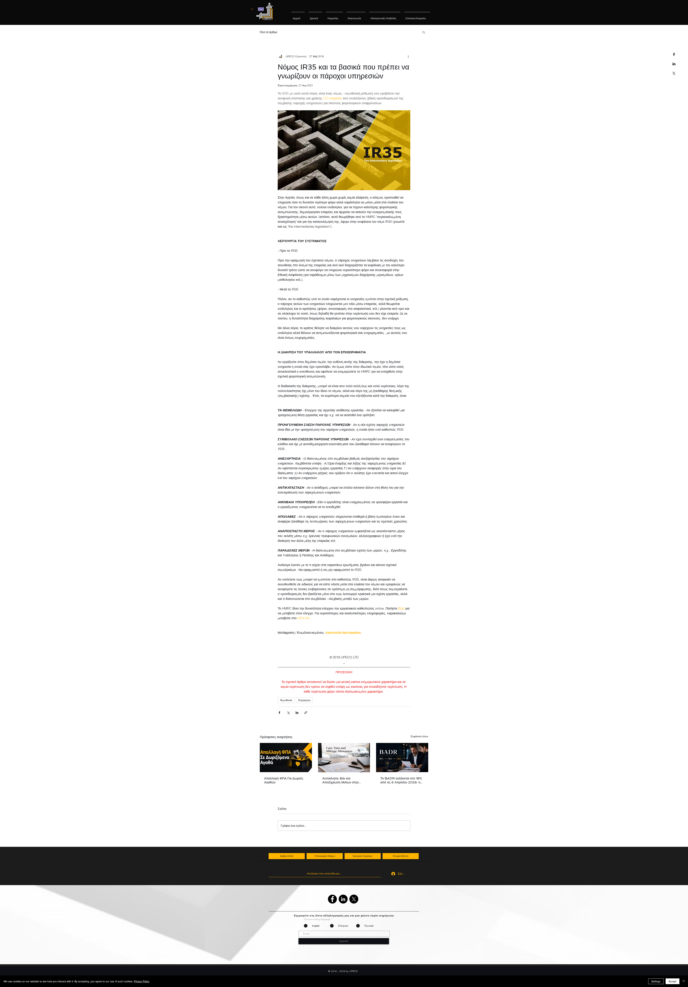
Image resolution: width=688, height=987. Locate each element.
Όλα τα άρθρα (268, 32)
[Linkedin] (674, 64)
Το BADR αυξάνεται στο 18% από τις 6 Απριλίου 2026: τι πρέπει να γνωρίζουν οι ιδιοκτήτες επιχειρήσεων (401, 780)
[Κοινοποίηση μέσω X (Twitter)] (288, 712)
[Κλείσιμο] (684, 981)
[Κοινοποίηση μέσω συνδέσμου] (305, 712)
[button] (423, 32)
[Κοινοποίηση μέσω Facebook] (279, 712)
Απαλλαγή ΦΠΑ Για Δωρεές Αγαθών (283, 780)
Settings (655, 981)
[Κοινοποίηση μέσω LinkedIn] (297, 712)
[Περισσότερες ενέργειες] (408, 56)
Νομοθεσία (286, 700)
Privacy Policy (141, 981)
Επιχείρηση (304, 700)
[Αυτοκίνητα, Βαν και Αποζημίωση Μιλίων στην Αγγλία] (344, 757)
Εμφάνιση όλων (419, 736)
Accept (672, 981)
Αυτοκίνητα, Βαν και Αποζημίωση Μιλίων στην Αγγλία (340, 780)
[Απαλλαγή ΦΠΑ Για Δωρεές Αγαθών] (286, 757)
